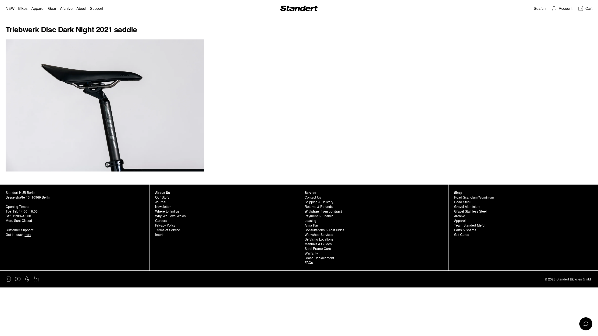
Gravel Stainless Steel (470, 211)
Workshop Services (319, 234)
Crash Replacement (319, 258)
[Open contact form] (585, 323)
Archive (459, 216)
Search (540, 8)
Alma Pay (312, 225)
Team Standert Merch (470, 225)
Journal (160, 202)
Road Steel (462, 202)
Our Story (162, 197)
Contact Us (313, 197)
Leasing (310, 220)
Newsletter (163, 206)
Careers (161, 220)
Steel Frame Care (318, 248)
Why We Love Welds (170, 216)
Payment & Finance (319, 216)
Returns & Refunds (319, 206)
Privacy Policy (165, 225)
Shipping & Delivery (319, 202)
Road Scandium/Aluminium (474, 197)
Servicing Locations (319, 239)
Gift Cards (461, 234)
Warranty (311, 253)
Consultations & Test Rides (324, 230)
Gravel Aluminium (467, 206)
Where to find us (167, 211)
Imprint (160, 234)
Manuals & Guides (318, 244)
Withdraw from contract (323, 211)
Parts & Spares (465, 230)
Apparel (460, 220)
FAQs (309, 262)
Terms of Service (167, 230)
